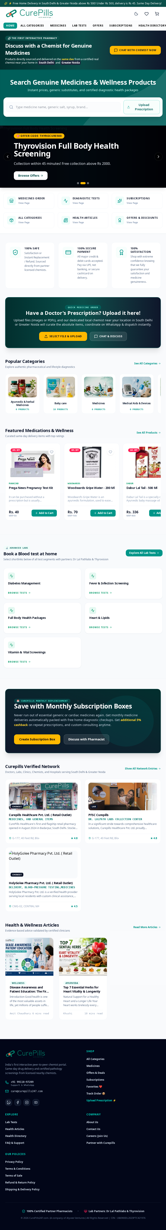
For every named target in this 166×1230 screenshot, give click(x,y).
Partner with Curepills (100, 1143)
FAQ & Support (14, 1143)
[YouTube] (35, 1102)
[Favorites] (146, 14)
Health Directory (15, 1136)
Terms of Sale (13, 1175)
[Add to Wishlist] (51, 451)
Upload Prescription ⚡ (101, 1100)
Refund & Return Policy (20, 1182)
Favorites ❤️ (94, 1086)
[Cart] (157, 14)
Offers (98, 25)
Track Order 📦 (95, 1093)
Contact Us (93, 1129)
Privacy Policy (14, 1162)
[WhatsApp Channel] (8, 1102)
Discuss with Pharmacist (86, 739)
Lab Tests (79, 25)
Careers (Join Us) (97, 1136)
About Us (92, 1122)
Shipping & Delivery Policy (22, 1189)
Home (10, 25)
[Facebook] (17, 1102)
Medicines (58, 25)
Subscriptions (120, 25)
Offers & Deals (95, 1073)
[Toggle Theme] (136, 14)
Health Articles (14, 1129)
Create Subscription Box (37, 739)
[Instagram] (26, 1102)
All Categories (32, 25)
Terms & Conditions (17, 1169)
